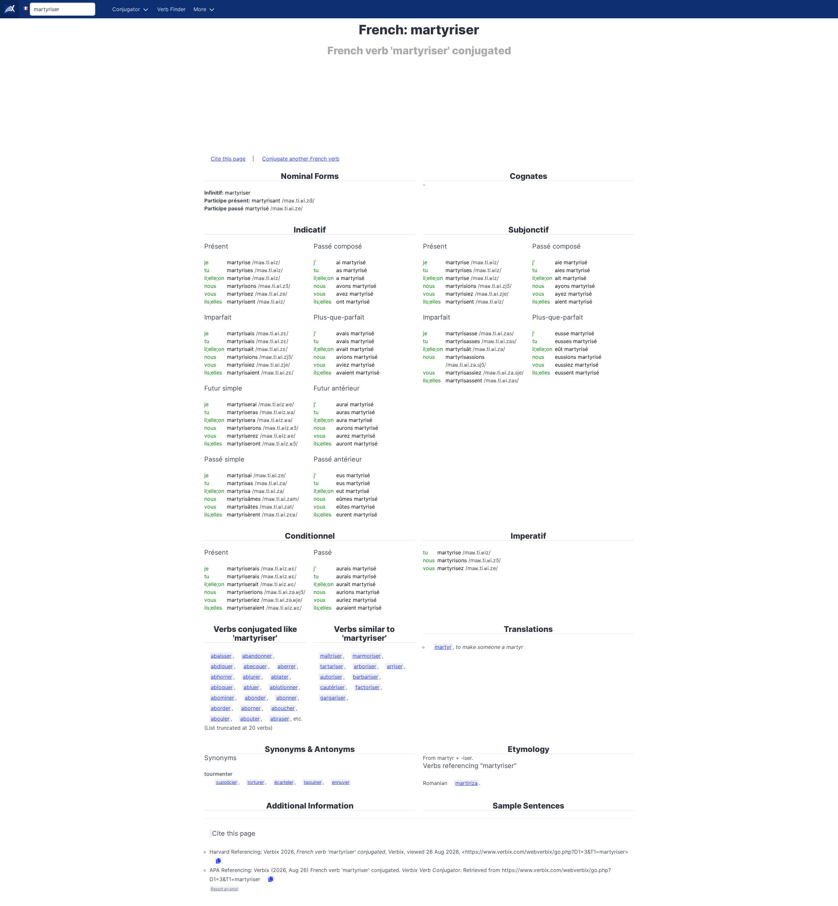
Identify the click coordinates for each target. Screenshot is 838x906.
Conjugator (126, 9)
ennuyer (340, 782)
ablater (279, 676)
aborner (251, 708)
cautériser (332, 687)
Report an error (224, 888)
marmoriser (367, 656)
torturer (255, 782)
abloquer (222, 687)
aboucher (283, 708)
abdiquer (222, 666)
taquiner (312, 782)
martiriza (466, 783)
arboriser (365, 666)
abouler (220, 718)
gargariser (332, 697)
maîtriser (331, 656)
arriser (395, 666)
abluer (251, 687)
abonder (255, 697)
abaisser (221, 656)
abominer (222, 697)
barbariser (365, 676)
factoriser (367, 687)
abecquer (255, 666)
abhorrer (221, 676)
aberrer (287, 666)
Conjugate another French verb (300, 158)
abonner (286, 697)
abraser (279, 718)
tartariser (331, 666)
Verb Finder (171, 9)
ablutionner (284, 687)
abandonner (257, 656)
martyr (443, 647)
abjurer (251, 676)
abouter (250, 718)
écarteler (283, 782)
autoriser (331, 676)
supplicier (226, 782)
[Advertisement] (400, 102)
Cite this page (228, 158)
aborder (220, 708)
